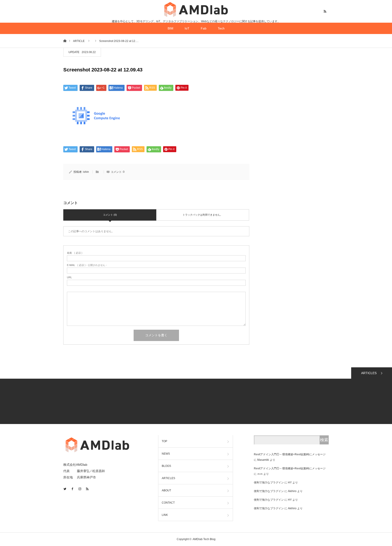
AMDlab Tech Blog (204, 539)
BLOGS (166, 466)
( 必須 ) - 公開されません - (87, 265)
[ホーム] (64, 40)
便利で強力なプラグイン (269, 482)
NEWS (166, 453)
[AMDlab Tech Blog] (196, 9)
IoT (187, 28)
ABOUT (166, 490)
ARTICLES (369, 373)
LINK (165, 515)
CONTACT (168, 502)
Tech (221, 28)
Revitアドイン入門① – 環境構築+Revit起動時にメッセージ (290, 454)
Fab (203, 28)
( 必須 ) (74, 253)
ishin (86, 171)
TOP (164, 441)
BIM (170, 28)
